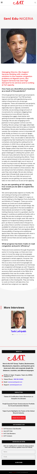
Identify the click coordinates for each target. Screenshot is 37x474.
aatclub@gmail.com (16, 384)
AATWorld (14, 472)
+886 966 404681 (18, 379)
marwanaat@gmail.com (15, 382)
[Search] (35, 2)
